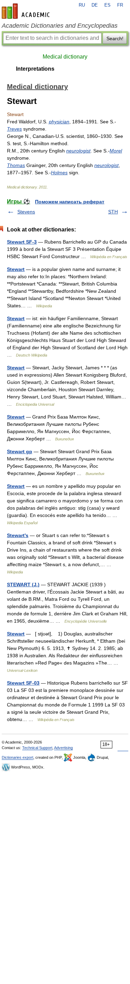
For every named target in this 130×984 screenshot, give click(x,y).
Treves (14, 129)
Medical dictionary (65, 57)
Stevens (26, 211)
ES (107, 5)
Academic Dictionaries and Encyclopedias (60, 25)
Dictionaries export (17, 757)
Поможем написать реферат (69, 201)
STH (113, 211)
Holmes (59, 172)
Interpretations (35, 69)
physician (59, 121)
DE (95, 5)
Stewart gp (19, 451)
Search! (114, 38)
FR (120, 5)
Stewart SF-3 (22, 242)
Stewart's (17, 535)
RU (82, 5)
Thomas (16, 165)
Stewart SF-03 (23, 683)
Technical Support (37, 748)
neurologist (78, 150)
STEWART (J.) (23, 584)
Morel (116, 150)
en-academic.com (27, 11)
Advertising (63, 748)
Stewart (16, 269)
